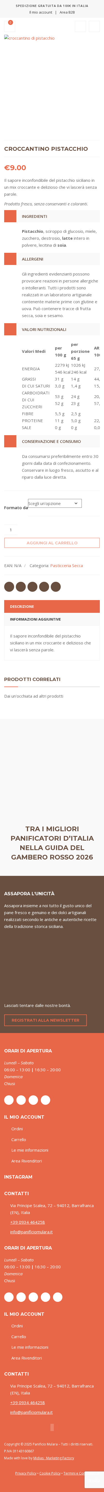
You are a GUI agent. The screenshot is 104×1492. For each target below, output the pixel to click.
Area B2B (67, 12)
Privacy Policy (25, 1473)
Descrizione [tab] (22, 606)
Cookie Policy (49, 1473)
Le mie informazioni (29, 1150)
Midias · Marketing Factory (53, 1458)
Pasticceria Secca (66, 565)
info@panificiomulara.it (31, 1232)
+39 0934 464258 (27, 1222)
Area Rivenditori (26, 1161)
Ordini (17, 1128)
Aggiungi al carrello (52, 542)
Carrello (18, 1139)
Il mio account (40, 12)
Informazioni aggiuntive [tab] (35, 619)
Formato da (16, 507)
